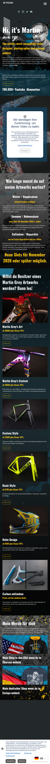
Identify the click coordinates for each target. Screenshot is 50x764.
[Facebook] (19, 12)
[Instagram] (23, 12)
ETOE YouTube (8, 83)
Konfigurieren (10, 756)
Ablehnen (22, 761)
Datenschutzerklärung (25, 145)
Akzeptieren (25, 151)
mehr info (7, 343)
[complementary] (40, 759)
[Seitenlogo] (8, 3)
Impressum (28, 753)
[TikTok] (27, 12)
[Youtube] (31, 12)
